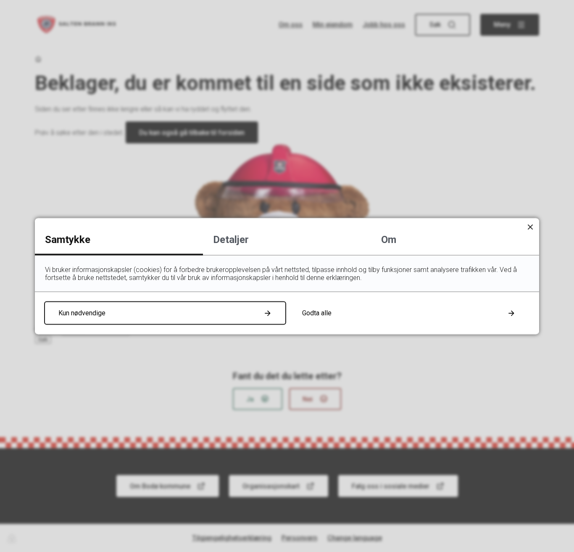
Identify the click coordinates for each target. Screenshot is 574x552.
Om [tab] (388, 239)
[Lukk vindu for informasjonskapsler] (530, 227)
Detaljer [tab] (231, 239)
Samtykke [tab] (67, 239)
